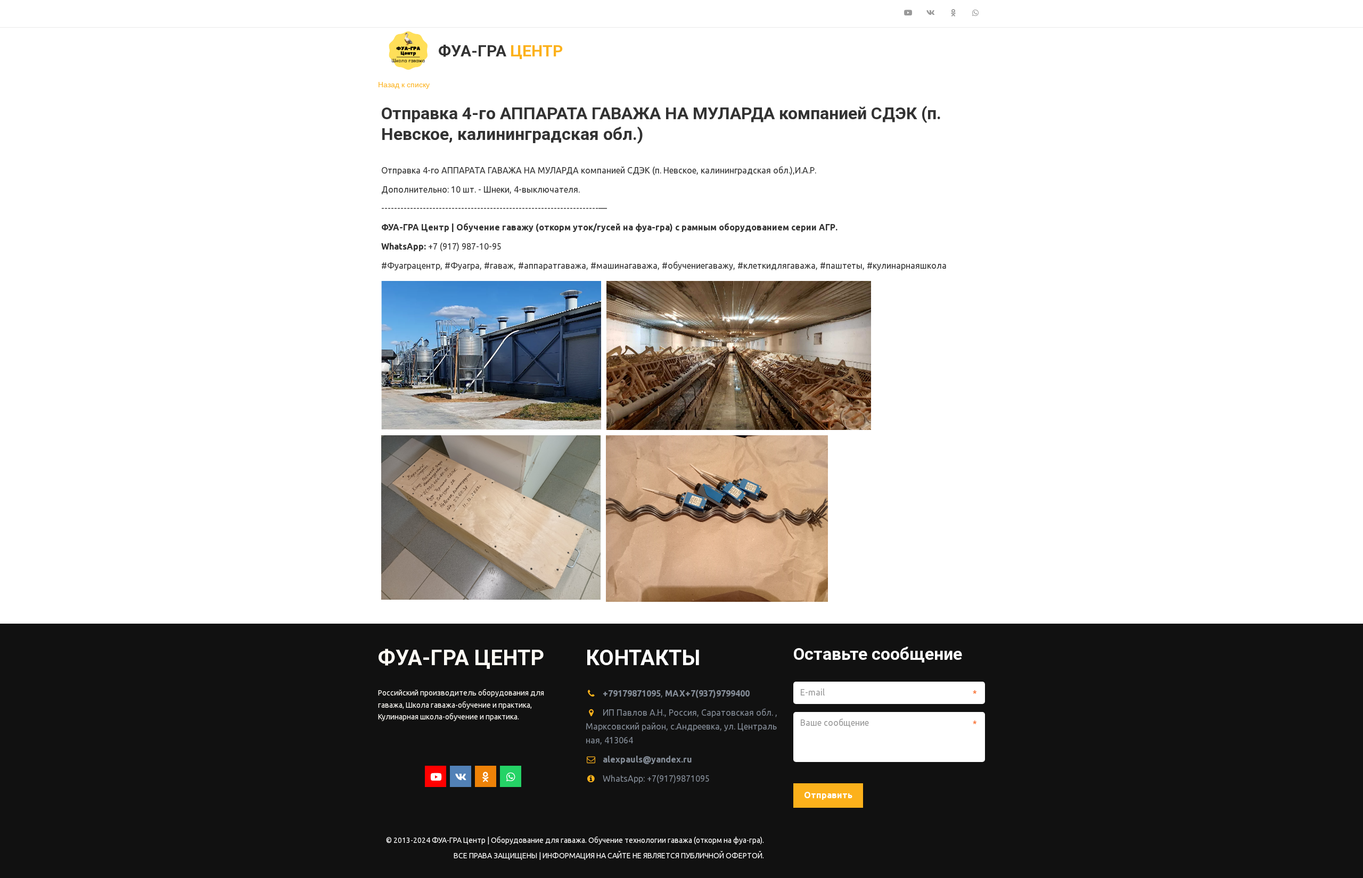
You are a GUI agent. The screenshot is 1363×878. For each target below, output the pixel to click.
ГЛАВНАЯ (657, 50)
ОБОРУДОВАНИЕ (730, 50)
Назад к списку (404, 84)
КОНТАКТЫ (910, 50)
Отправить (828, 795)
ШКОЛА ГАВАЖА (826, 50)
